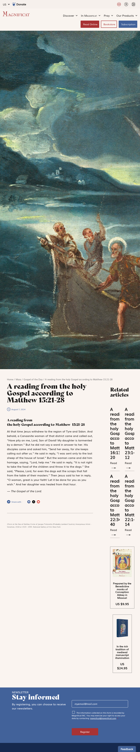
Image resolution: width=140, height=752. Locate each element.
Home (10, 379)
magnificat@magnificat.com (103, 718)
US (4, 4)
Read (113, 530)
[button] (28, 501)
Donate (21, 4)
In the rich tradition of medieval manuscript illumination (122, 652)
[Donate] (14, 4)
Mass (18, 379)
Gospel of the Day (33, 379)
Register (85, 731)
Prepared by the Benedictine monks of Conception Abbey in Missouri (122, 590)
